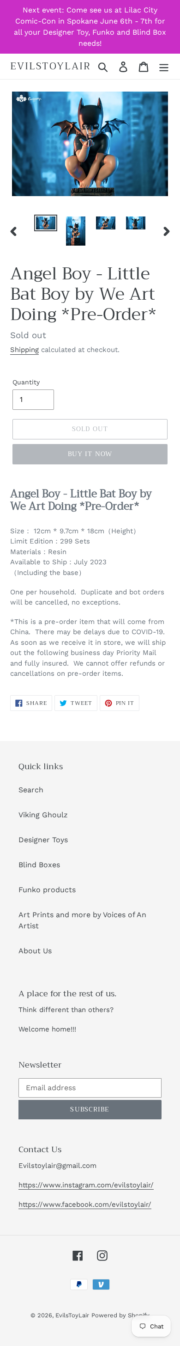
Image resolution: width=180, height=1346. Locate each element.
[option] (46, 224)
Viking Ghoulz (43, 814)
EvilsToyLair (50, 66)
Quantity (26, 382)
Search (30, 789)
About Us (35, 950)
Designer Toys (43, 839)
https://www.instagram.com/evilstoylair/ (86, 1185)
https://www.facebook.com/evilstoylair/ (84, 1204)
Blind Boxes (39, 864)
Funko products (47, 889)
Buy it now (90, 453)
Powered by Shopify (120, 1315)
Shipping (24, 350)
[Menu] (164, 66)
